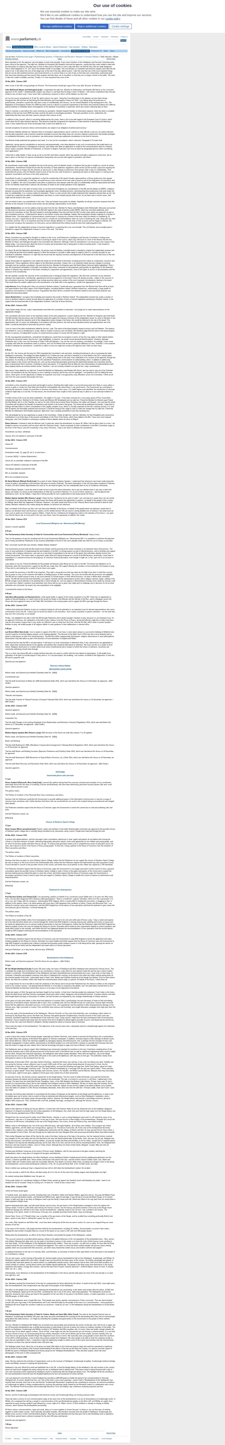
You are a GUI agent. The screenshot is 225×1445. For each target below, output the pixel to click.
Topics (112, 51)
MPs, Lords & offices (42, 47)
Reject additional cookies (91, 26)
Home (8, 47)
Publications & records (80, 51)
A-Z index (8, 1438)
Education (93, 47)
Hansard (79, 57)
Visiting (84, 47)
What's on (40, 51)
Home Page (111, 59)
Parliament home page (24, 57)
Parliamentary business (22, 47)
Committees (65, 51)
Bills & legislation (52, 51)
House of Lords (29, 51)
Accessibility (86, 37)
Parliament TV (96, 51)
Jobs (51, 1438)
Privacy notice (83, 1438)
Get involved (74, 47)
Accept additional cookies (57, 26)
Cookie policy (94, 1438)
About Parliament (60, 47)
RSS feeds (114, 37)
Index (60, 59)
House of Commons (13, 51)
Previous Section (11, 59)
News (106, 51)
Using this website (61, 1438)
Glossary (17, 1438)
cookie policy (112, 18)
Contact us (124, 37)
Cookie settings (120, 26)
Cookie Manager (107, 1438)
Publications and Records (64, 57)
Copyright (73, 1438)
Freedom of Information (39, 1438)
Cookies (95, 37)
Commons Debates (91, 57)
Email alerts (104, 37)
